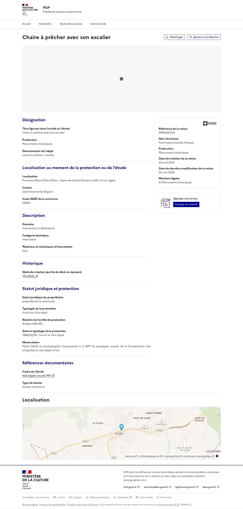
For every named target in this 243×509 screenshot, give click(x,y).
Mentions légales (30, 504)
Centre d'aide (98, 24)
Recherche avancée (71, 24)
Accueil (26, 24)
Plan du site (166, 497)
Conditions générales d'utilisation (83, 504)
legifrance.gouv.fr (185, 487)
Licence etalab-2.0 (167, 504)
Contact (61, 497)
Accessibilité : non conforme (35, 497)
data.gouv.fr (209, 487)
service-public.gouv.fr (156, 487)
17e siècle (28, 276)
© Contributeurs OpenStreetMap (196, 456)
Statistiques (123, 497)
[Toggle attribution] (217, 456)
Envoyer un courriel (186, 204)
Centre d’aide (146, 497)
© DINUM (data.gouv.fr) (149, 456)
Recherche (45, 24)
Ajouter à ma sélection (206, 37)
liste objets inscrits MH (36, 375)
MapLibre (129, 456)
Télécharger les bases (100, 497)
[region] (121, 433)
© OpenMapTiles (170, 456)
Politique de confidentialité (52, 504)
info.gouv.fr (130, 487)
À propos (77, 497)
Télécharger (176, 37)
